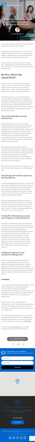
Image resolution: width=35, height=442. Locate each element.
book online (26, 317)
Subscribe (17, 367)
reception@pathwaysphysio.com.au (17, 415)
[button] (17, 381)
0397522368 (27, 321)
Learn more (16, 327)
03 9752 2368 (17, 418)
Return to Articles (19, 339)
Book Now (17, 422)
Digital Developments (22, 434)
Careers (19, 432)
